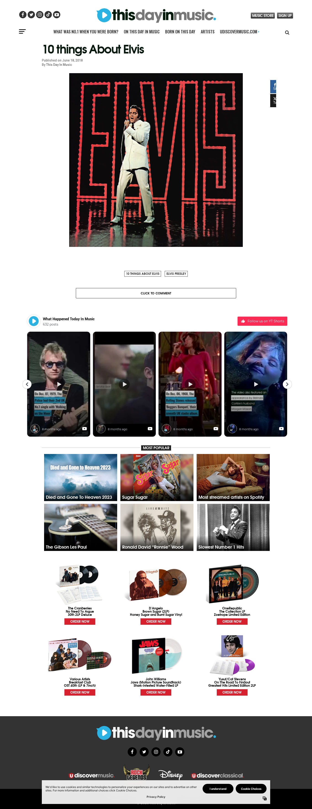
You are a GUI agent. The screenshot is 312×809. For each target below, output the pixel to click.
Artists (207, 32)
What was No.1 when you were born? (85, 32)
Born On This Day (180, 32)
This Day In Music (59, 65)
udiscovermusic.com (239, 32)
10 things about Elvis (142, 273)
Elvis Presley (176, 273)
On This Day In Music (142, 32)
